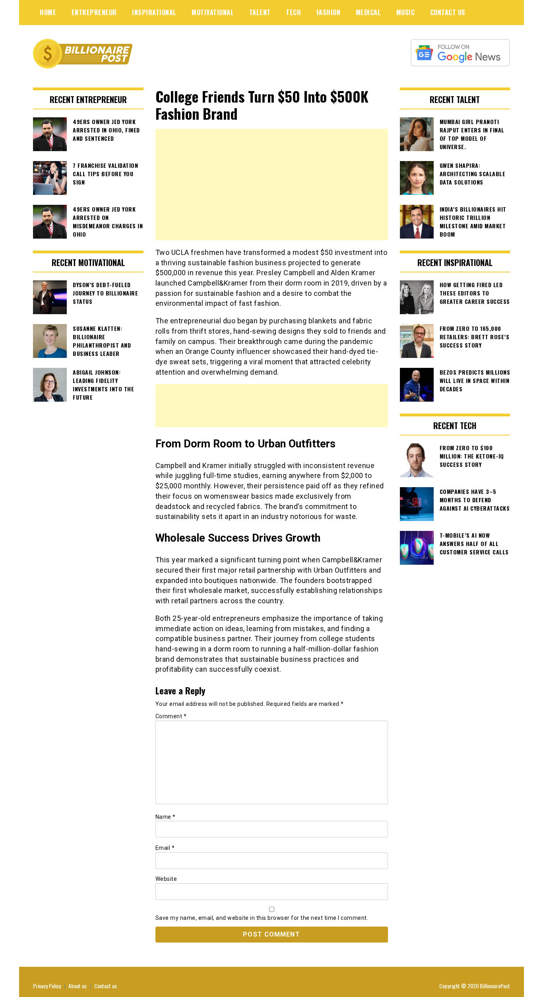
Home (48, 12)
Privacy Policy (47, 985)
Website (166, 879)
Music (405, 12)
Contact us (105, 985)
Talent (260, 12)
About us (77, 985)
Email (165, 848)
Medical (368, 12)
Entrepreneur (94, 12)
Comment (171, 716)
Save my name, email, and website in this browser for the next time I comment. (261, 918)
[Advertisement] (271, 184)
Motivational (213, 12)
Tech (293, 12)
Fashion (328, 12)
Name (165, 817)
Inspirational (154, 12)
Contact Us (447, 12)
